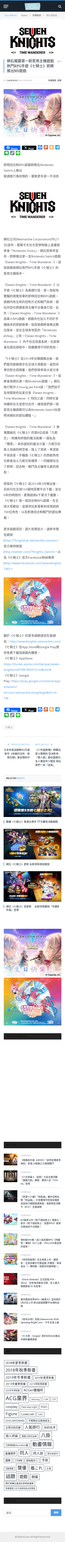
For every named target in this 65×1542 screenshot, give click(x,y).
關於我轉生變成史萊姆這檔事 (19, 1483)
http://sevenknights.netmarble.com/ (35, 641)
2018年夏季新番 (16, 1363)
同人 (24, 1453)
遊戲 (59, 80)
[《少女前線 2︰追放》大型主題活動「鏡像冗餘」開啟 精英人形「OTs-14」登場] (10, 1176)
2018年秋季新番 (21, 1370)
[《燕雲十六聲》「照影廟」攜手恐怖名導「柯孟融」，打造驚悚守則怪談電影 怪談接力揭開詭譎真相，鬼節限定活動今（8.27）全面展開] (10, 1196)
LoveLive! (27, 1414)
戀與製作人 (32, 1460)
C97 (54, 1399)
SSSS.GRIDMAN (14, 1420)
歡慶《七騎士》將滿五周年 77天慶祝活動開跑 (32, 821)
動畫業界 (10, 1453)
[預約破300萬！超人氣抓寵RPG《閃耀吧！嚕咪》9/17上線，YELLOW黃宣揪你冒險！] (10, 1239)
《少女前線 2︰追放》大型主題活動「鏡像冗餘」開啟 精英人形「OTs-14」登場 (40, 1180)
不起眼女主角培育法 (38, 1420)
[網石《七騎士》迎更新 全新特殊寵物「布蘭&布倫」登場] (32, 886)
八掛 (45, 1435)
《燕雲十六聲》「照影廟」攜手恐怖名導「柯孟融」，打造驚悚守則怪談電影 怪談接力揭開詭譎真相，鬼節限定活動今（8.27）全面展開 (40, 1201)
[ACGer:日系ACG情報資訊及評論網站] (32, 6)
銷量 (35, 1477)
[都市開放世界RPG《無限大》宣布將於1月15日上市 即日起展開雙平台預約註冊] (10, 1299)
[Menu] (6, 6)
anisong (35, 1399)
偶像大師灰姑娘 (29, 1436)
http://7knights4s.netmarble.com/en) (31, 540)
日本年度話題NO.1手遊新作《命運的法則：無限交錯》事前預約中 (17, 753)
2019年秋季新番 (38, 1384)
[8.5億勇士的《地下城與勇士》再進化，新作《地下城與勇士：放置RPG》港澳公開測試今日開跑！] (10, 1219)
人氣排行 (32, 1427)
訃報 (49, 1468)
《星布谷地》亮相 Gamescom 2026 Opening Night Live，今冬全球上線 (40, 1320)
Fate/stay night (29, 1407)
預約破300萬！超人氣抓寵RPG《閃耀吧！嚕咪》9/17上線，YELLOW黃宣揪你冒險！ (41, 1243)
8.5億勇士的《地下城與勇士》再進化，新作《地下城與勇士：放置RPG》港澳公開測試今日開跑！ (41, 1223)
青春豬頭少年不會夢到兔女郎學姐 (20, 1488)
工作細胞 (18, 1460)
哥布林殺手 (52, 1453)
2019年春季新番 (16, 1384)
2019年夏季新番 (44, 1377)
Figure (11, 1413)
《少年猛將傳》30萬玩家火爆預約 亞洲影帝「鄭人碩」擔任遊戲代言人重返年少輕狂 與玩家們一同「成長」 (48, 757)
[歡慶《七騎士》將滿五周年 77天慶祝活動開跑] (32, 801)
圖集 (7, 1460)
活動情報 (9, 1468)
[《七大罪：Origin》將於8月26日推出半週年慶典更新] (10, 1335)
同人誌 (38, 1453)
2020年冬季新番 (12, 1390)
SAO (40, 1414)
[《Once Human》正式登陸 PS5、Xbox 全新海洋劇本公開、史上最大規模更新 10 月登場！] (10, 1279)
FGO (44, 1407)
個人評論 (12, 1436)
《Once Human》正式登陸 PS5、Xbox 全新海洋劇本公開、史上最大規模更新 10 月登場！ (40, 1283)
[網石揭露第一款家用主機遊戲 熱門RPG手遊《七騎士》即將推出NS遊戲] (32, 40)
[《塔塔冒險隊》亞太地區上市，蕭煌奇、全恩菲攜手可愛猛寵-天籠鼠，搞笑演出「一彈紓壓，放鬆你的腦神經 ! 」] (10, 1259)
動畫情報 (42, 1444)
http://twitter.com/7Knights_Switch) (30, 552)
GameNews (12, 80)
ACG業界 (16, 1398)
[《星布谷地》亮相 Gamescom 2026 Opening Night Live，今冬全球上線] (10, 1318)
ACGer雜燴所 (33, 1390)
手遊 (45, 1460)
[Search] (59, 6)
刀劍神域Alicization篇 (16, 1445)
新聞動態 (52, 80)
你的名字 (50, 1427)
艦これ (37, 1468)
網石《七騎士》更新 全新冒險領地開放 (28, 864)
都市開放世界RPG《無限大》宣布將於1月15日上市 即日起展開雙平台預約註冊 (41, 1303)
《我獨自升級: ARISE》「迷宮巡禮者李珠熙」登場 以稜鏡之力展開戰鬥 (41, 1161)
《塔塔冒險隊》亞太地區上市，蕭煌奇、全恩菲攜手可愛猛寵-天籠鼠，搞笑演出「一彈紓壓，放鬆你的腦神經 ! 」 (41, 1263)
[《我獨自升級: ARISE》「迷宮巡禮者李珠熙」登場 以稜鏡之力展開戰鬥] (10, 1159)
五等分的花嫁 (13, 1427)
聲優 (22, 1468)
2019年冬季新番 (18, 1377)
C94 (46, 1399)
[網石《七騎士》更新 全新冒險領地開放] (32, 844)
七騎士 (9, 727)
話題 (10, 1476)
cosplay (12, 1406)
